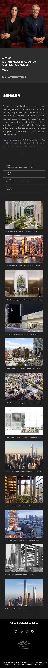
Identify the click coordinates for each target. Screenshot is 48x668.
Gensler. (9, 189)
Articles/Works (17, 77)
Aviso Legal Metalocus (39, 662)
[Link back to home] (24, 624)
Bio (4, 77)
